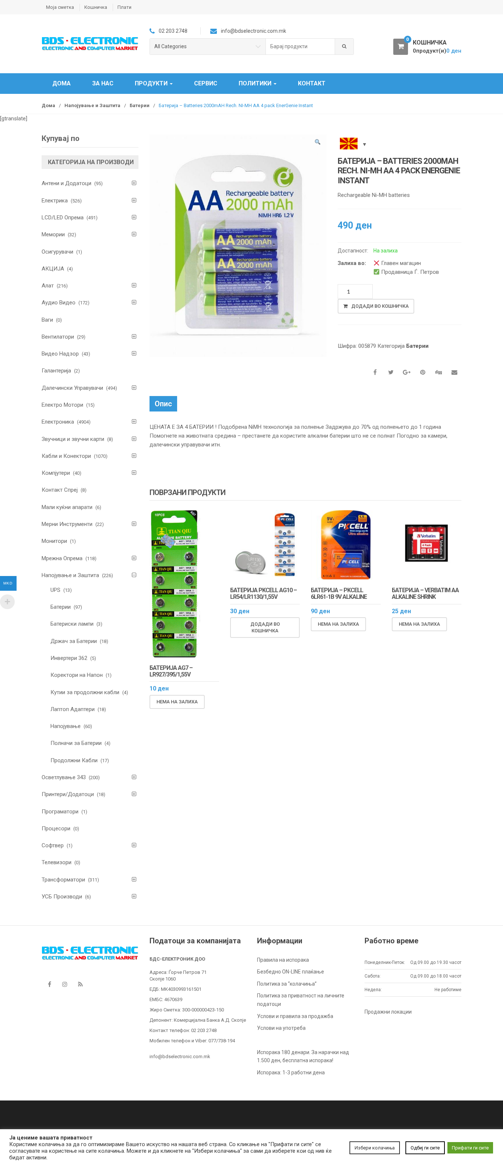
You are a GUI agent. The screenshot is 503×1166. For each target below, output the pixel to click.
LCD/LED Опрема (63, 217)
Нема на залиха (177, 701)
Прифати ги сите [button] (470, 1148)
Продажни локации (388, 1012)
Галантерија (56, 370)
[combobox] (300, 46)
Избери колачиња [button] (375, 1148)
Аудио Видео (58, 302)
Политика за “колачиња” (287, 984)
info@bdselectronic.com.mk (180, 1056)
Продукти (152, 83)
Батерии (140, 105)
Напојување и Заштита (92, 105)
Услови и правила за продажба (295, 1016)
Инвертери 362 (68, 658)
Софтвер (53, 845)
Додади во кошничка (380, 306)
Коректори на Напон (76, 675)
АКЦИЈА (53, 268)
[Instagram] (65, 984)
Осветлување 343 (64, 777)
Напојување (65, 726)
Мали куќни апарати (67, 507)
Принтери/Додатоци (68, 794)
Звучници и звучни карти (73, 439)
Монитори (54, 541)
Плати (124, 7)
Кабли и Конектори (66, 456)
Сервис (205, 83)
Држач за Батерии (73, 641)
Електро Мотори (62, 405)
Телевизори (56, 862)
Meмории (53, 234)
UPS (55, 590)
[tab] (163, 403)
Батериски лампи (72, 624)
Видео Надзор (60, 353)
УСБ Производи (62, 896)
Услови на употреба (281, 1028)
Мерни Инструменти (67, 524)
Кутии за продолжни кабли (84, 692)
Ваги (47, 320)
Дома (61, 83)
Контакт (312, 83)
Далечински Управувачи (72, 388)
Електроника (58, 421)
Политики (256, 83)
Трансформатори (63, 879)
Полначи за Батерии (76, 743)
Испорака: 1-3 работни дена (291, 1072)
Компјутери (56, 473)
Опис (163, 403)
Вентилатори (58, 336)
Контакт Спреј (60, 490)
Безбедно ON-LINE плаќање (290, 972)
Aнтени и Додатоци (66, 183)
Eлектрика (55, 200)
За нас (102, 83)
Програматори (60, 811)
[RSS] (80, 984)
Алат (48, 285)
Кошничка (95, 7)
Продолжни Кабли (74, 760)
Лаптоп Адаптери (72, 709)
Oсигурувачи (57, 251)
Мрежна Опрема (62, 558)
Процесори (56, 828)
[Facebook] (49, 984)
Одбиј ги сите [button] (425, 1148)
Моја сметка (60, 7)
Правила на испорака (283, 960)
